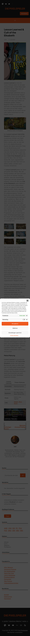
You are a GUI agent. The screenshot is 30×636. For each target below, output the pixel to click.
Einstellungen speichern (15, 332)
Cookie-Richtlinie (14, 335)
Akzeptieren (15, 323)
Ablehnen (15, 328)
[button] (27, 300)
